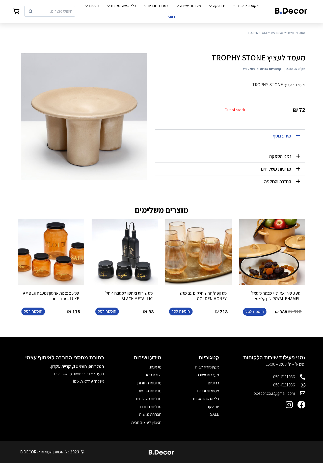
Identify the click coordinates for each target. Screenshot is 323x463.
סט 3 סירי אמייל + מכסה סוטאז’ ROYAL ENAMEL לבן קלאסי (275, 296)
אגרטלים (262, 69)
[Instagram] (289, 405)
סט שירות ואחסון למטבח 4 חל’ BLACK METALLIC (129, 296)
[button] (230, 136)
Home (301, 33)
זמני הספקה (280, 156)
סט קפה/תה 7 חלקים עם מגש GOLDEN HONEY (203, 296)
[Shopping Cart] (16, 11)
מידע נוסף (282, 136)
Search (67, 11)
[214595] (84, 116)
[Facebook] (301, 405)
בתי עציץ (290, 33)
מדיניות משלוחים (276, 169)
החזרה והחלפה (277, 181)
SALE (172, 16)
